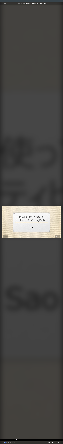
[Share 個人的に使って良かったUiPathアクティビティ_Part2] (53, 442)
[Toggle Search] (57, 4)
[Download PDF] (58, 442)
